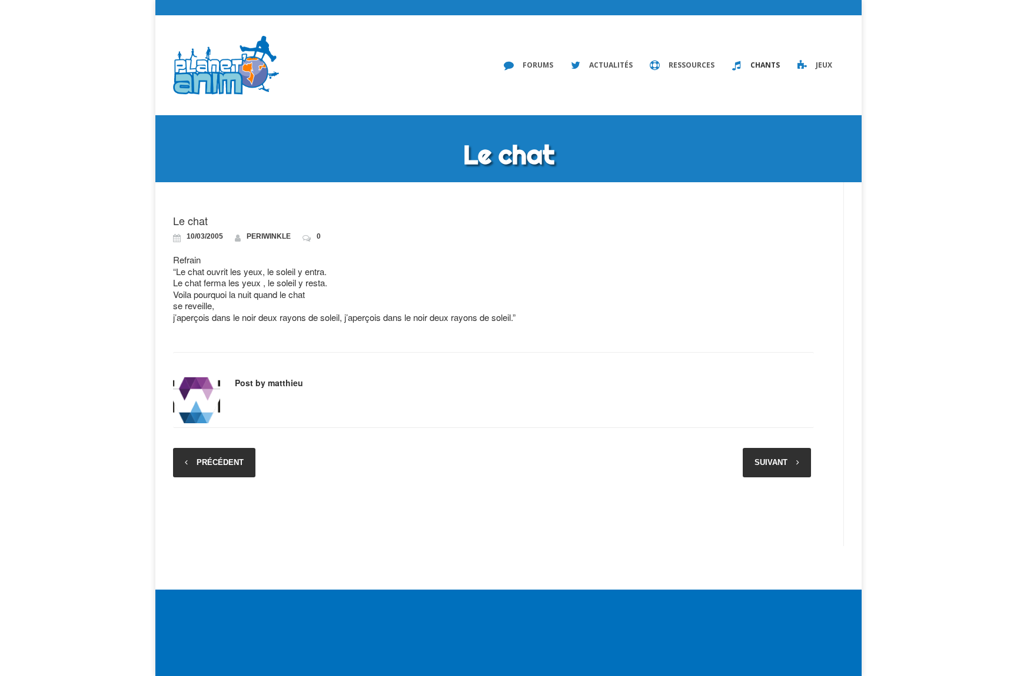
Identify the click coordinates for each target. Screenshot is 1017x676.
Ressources (691, 65)
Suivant (771, 462)
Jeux (824, 65)
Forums (538, 65)
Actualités (611, 65)
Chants (765, 65)
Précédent (220, 462)
